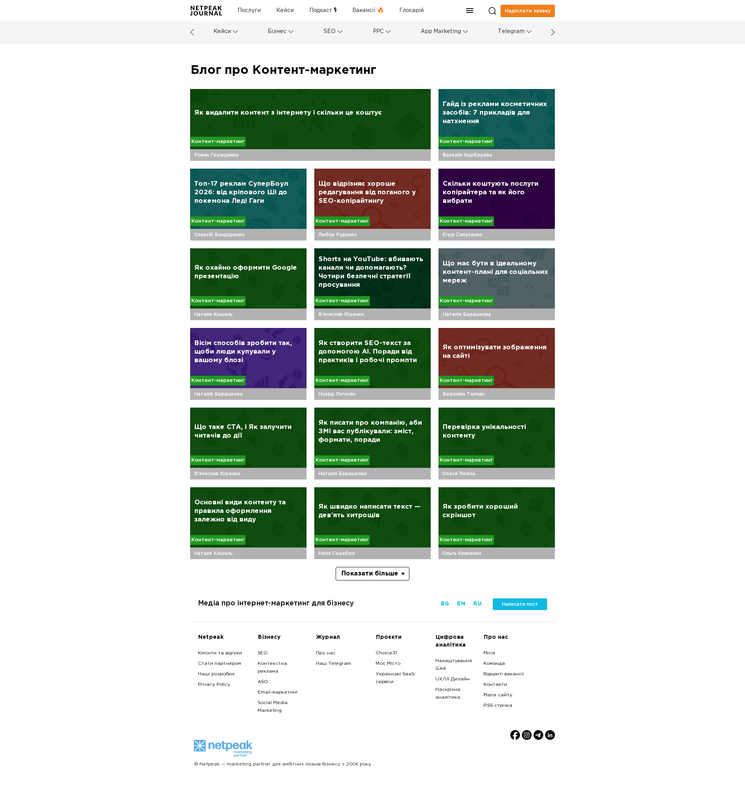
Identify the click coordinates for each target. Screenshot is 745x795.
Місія (489, 653)
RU (477, 604)
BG (444, 604)
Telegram (511, 32)
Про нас (326, 653)
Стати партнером (219, 663)
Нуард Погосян (336, 394)
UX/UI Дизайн (452, 679)
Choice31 (386, 653)
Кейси (285, 11)
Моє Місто (388, 663)
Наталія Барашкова (466, 314)
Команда (494, 663)
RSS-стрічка (497, 705)
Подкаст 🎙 (323, 11)
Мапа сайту (497, 695)
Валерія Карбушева (467, 155)
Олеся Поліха (458, 473)
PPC (378, 32)
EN (461, 604)
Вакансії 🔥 (368, 11)
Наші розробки (216, 674)
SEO (329, 32)
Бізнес (277, 32)
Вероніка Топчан (463, 394)
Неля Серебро (336, 553)
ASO (263, 682)
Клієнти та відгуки (220, 653)
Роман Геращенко (216, 155)
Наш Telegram (333, 663)
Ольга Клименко (462, 553)
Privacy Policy (214, 684)
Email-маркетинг (278, 692)
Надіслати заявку (528, 11)
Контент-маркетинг (217, 141)
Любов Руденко (337, 234)
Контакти (495, 684)
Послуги (249, 11)
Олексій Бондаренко (219, 234)
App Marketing (441, 32)
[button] (470, 10)
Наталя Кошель (213, 314)
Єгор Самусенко (462, 234)
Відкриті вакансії (503, 674)
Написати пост (520, 604)
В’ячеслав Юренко (341, 314)
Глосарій (411, 11)
